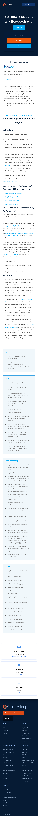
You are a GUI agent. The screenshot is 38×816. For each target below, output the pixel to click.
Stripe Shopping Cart (14, 577)
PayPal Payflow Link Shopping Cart (18, 604)
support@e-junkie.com (19, 656)
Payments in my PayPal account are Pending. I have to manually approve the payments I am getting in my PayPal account (18, 487)
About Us (5, 790)
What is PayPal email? (15, 412)
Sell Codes (25, 752)
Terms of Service (8, 792)
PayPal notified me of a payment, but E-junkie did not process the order (18, 467)
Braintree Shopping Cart (15, 580)
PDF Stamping (26, 768)
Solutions (5, 728)
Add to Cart (19, 45)
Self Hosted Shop (27, 738)
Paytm (5, 778)
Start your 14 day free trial (13, 713)
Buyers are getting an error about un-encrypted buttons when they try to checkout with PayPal (18, 478)
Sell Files (24, 749)
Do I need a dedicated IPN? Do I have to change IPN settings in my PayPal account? (18, 395)
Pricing (5, 733)
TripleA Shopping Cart (15, 630)
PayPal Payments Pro (12, 197)
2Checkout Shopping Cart (16, 587)
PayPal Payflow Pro (11, 204)
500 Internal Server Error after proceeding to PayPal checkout (18, 531)
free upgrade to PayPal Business (13, 226)
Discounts (24, 765)
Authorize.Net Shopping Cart (17, 584)
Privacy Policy (7, 795)
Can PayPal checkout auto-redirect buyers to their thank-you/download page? (17, 448)
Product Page (26, 733)
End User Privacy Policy (9, 797)
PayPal (18, 27)
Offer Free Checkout (28, 760)
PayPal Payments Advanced (14, 193)
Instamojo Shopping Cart (16, 612)
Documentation (7, 814)
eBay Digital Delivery (28, 741)
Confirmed (8, 165)
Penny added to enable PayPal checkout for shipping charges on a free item (18, 511)
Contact (7, 718)
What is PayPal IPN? (14, 409)
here (19, 692)
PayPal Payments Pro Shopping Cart (18, 572)
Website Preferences (10, 254)
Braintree (5, 757)
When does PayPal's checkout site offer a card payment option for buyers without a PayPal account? (18, 386)
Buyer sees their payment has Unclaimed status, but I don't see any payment (18, 497)
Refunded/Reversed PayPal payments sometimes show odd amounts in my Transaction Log (18, 519)
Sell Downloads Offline (28, 763)
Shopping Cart (26, 730)
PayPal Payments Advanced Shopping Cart (17, 592)
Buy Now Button (26, 728)
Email (29, 171)
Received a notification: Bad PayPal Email (17, 555)
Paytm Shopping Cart (15, 615)
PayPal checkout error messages (18, 473)
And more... (25, 781)
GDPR (4, 800)
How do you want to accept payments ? (19, 115)
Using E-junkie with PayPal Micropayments (16, 357)
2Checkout (6, 763)
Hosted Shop (26, 736)
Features (5, 730)
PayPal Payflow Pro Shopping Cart (17, 598)
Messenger (19, 674)
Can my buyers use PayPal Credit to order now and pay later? (18, 441)
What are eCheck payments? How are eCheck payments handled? (17, 403)
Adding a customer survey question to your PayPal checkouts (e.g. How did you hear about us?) (18, 365)
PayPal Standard (8, 749)
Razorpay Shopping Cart (16, 608)
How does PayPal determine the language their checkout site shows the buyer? (18, 434)
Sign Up (8, 79)
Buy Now (19, 40)
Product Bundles (26, 773)
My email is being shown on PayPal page (16, 504)
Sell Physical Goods (27, 778)
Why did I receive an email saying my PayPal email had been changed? (18, 418)
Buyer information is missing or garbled (17, 526)
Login (25, 4)
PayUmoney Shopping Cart (16, 619)
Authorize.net (7, 760)
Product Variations (27, 776)
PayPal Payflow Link (12, 201)
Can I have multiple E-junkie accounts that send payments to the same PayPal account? (18, 426)
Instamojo (6, 776)
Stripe (4, 755)
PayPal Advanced (8, 765)
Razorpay (6, 773)
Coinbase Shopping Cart (15, 626)
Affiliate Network (27, 770)
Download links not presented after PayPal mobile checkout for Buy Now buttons (18, 548)
